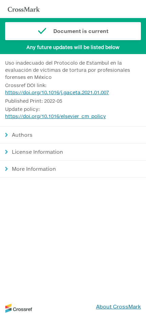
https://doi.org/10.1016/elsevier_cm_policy (55, 116)
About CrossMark (118, 306)
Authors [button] (22, 135)
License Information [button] (37, 152)
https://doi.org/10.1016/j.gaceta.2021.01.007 (57, 92)
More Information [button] (34, 169)
